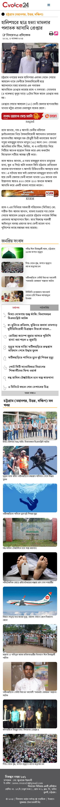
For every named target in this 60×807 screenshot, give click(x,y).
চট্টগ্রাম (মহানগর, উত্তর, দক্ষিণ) (24, 14)
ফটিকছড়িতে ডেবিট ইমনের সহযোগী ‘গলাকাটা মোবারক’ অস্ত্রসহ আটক (41, 279)
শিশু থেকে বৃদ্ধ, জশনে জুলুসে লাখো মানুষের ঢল (38, 265)
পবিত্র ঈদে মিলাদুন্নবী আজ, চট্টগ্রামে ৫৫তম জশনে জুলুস (40, 250)
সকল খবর (29, 393)
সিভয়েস (20, 799)
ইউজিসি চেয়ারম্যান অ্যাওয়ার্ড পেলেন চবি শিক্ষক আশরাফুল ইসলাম (38, 295)
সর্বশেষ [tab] (15, 308)
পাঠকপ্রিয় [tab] (44, 308)
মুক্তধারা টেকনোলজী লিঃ (30, 802)
